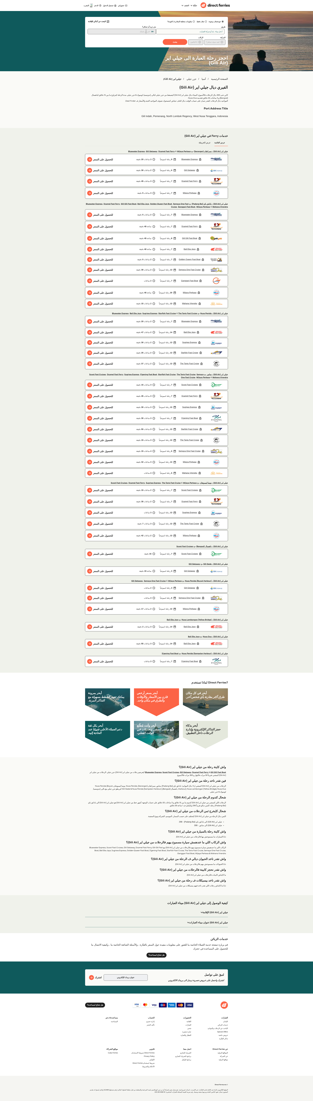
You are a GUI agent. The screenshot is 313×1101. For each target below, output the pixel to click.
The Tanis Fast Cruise (187, 313)
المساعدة (114, 1021)
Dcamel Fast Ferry (166, 151)
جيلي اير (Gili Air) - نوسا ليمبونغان (214, 483)
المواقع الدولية (223, 1053)
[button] (156, 912)
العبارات (188, 1025)
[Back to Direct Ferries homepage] (215, 5)
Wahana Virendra (220, 207)
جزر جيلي (191, 79)
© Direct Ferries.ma (221, 1084)
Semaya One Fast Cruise (155, 581)
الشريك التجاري (185, 1053)
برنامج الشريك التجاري (183, 1056)
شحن (189, 1028)
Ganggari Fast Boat (186, 207)
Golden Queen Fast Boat (161, 204)
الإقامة (189, 1021)
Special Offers (222, 1032)
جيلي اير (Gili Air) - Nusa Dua (215, 637)
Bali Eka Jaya (143, 204)
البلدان (225, 1021)
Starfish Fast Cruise (167, 313)
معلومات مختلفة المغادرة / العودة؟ (179, 22)
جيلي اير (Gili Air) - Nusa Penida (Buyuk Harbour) (206, 581)
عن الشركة (224, 1056)
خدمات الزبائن (223, 1025)
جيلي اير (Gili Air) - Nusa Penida (214, 313)
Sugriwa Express (149, 313)
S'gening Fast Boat (148, 374)
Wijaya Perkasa (184, 151)
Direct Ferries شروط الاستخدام (143, 1053)
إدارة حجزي (150, 1021)
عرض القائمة (219, 143)
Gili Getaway (151, 151)
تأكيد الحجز (151, 1025)
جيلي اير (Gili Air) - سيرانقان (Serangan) (211, 151)
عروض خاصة (223, 1035)
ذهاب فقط (200, 22)
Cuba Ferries (113, 1053)
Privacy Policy (149, 1056)
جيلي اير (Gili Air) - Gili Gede (215, 564)
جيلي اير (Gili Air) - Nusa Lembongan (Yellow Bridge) (205, 620)
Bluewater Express (136, 151)
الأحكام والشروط (148, 1066)
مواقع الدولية (223, 1060)
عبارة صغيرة (186, 1032)
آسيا (204, 79)
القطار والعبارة (186, 1035)
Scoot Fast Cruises (97, 374)
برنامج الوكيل (186, 1060)
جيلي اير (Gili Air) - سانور (217, 374)
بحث (175, 42)
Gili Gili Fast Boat (128, 204)
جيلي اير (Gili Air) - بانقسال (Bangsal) (212, 546)
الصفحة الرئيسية (219, 79)
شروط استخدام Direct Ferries (144, 1063)
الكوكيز (152, 1060)
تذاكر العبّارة (223, 1039)
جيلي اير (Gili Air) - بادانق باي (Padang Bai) (210, 204)
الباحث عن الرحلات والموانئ (218, 1028)
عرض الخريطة (205, 143)
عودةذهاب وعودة (215, 22)
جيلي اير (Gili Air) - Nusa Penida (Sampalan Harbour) (205, 653)
